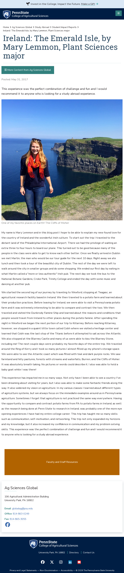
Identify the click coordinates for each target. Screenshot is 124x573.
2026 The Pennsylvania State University (95, 570)
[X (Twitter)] (52, 562)
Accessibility (67, 570)
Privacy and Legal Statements (23, 570)
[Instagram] (61, 562)
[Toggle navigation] (118, 13)
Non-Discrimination (49, 570)
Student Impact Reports (64, 27)
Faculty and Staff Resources (62, 462)
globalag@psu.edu (22, 508)
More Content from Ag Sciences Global (29, 70)
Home (6, 27)
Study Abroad (42, 27)
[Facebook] (8, 525)
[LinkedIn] (70, 562)
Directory (74, 552)
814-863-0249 (21, 513)
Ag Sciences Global (22, 27)
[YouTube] (79, 562)
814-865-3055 (18, 519)
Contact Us (88, 552)
